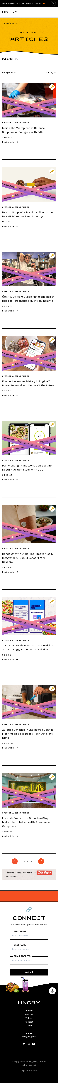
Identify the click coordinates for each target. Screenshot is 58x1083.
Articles (15, 23)
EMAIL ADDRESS (22, 956)
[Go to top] (52, 990)
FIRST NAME (20, 932)
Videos (29, 1018)
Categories (9, 72)
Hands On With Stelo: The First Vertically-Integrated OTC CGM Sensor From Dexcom (28, 557)
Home (6, 23)
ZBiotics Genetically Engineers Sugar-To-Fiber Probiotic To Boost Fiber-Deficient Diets (28, 733)
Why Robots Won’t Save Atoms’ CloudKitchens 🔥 (23, 3)
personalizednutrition (17, 123)
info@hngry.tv (29, 1036)
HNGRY (10, 12)
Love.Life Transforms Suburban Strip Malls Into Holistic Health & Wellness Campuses (26, 822)
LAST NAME (20, 945)
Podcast (29, 1022)
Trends (29, 1025)
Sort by (51, 72)
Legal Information (29, 1070)
